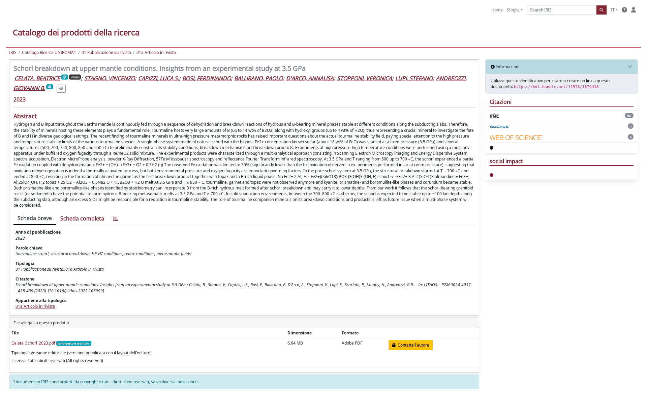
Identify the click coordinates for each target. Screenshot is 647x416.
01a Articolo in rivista (156, 52)
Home (497, 10)
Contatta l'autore (412, 345)
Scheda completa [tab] (82, 218)
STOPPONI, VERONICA (364, 78)
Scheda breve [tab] (35, 218)
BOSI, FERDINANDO (206, 78)
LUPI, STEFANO (414, 78)
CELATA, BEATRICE (37, 78)
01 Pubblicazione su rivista (106, 52)
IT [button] (613, 10)
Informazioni (507, 66)
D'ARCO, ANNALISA (310, 78)
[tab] (116, 218)
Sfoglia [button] (513, 10)
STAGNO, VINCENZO (109, 78)
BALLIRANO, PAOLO (258, 78)
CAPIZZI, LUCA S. (158, 78)
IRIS (13, 52)
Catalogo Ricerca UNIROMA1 (49, 52)
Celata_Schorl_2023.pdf (33, 343)
